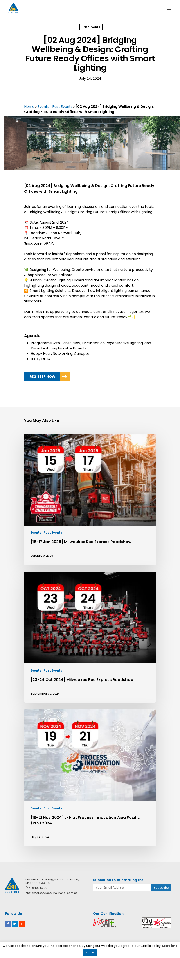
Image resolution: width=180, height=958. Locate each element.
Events (43, 106)
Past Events (91, 27)
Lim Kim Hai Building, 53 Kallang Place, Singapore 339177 (52, 881)
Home (29, 106)
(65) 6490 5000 (36, 887)
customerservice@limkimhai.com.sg (51, 892)
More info (170, 946)
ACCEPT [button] (90, 952)
